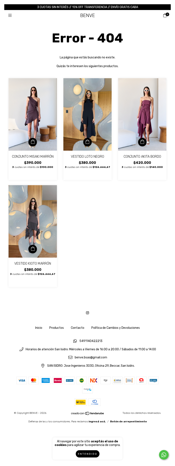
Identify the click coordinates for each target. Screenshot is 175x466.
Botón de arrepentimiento (128, 421)
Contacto (77, 328)
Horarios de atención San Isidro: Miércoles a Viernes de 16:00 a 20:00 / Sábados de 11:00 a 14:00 (91, 349)
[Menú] (10, 15)
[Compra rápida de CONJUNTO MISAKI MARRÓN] (32, 142)
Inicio (38, 328)
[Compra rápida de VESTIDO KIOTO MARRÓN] (32, 249)
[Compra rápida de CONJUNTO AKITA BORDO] (142, 142)
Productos (56, 328)
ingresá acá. (97, 421)
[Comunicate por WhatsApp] (164, 455)
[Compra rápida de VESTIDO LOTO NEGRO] (87, 142)
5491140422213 (90, 341)
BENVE (87, 15)
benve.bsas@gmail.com (91, 357)
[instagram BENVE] (87, 313)
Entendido (87, 453)
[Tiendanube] (88, 414)
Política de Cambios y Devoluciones (115, 328)
